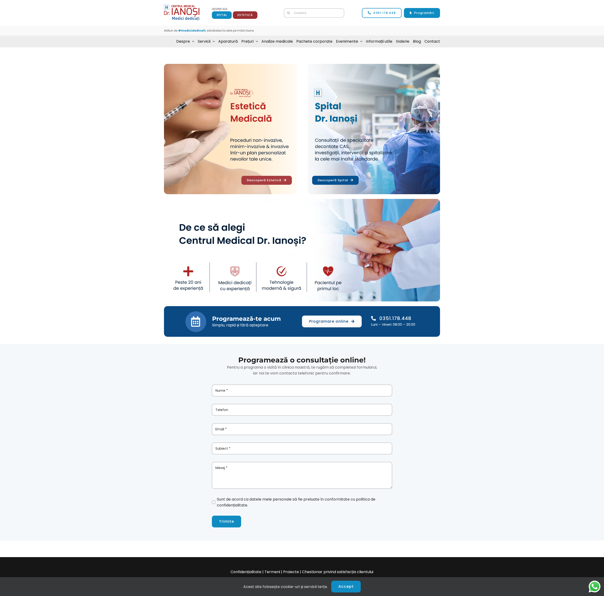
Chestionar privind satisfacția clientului (337, 572)
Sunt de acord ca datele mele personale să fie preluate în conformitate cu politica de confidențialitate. (296, 502)
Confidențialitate (246, 572)
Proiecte (291, 572)
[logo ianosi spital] (181, 6)
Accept (346, 586)
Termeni (272, 572)
